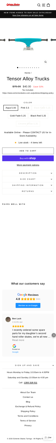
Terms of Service (28, 421)
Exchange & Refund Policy (28, 406)
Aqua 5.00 (11, 108)
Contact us (28, 397)
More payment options (28, 165)
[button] (2, 335)
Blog (28, 402)
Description (28, 173)
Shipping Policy (28, 411)
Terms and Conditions (28, 416)
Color (28, 103)
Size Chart (28, 179)
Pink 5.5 (25, 108)
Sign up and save (27, 365)
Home (27, 73)
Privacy (28, 425)
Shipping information (28, 185)
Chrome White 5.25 (28, 123)
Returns (28, 191)
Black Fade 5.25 (42, 108)
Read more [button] (18, 340)
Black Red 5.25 (38, 115)
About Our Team (28, 392)
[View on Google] (8, 319)
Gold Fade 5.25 (18, 115)
